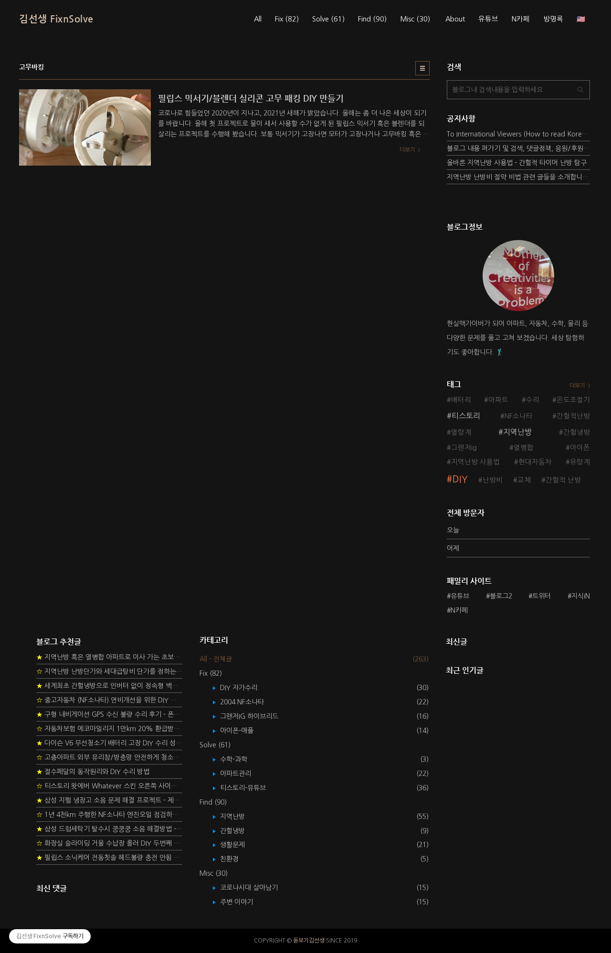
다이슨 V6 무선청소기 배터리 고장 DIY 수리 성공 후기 (109, 743)
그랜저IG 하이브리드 (256, 716)
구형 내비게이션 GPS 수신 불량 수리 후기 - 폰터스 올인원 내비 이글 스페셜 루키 (109, 714)
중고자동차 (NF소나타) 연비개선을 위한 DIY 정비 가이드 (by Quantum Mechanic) (109, 700)
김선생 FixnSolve (56, 18)
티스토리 (466, 415)
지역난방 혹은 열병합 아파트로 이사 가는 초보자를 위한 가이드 (109, 657)
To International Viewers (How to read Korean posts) (518, 134)
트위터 (541, 596)
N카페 (521, 19)
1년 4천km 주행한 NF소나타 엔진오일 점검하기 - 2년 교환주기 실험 (109, 814)
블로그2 (501, 596)
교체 (524, 480)
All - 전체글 (216, 659)
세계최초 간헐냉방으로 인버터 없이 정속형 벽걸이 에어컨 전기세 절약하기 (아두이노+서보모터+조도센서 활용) (109, 685)
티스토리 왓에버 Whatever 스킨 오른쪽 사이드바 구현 (109, 786)
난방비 (493, 480)
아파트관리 (242, 773)
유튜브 (488, 19)
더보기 (577, 385)
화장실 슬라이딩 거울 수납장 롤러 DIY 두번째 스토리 (109, 843)
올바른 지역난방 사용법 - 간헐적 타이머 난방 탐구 (517, 162)
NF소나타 (519, 416)
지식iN (580, 596)
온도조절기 (573, 400)
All (258, 19)
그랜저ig (464, 447)
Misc (415, 19)
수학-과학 (240, 759)
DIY (460, 479)
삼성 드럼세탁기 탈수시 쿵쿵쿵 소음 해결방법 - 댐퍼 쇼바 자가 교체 (109, 829)
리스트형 (422, 68)
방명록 (553, 19)
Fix (287, 19)
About (455, 19)
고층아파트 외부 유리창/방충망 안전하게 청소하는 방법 (109, 757)
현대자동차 (535, 462)
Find (372, 19)
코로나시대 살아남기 (256, 887)
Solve (328, 19)
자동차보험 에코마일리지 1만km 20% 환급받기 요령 (109, 728)
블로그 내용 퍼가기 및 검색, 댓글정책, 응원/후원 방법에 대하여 (518, 148)
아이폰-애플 (243, 730)
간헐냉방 (576, 432)
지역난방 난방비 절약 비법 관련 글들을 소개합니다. (518, 177)
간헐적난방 (573, 416)
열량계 (461, 432)
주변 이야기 (243, 902)
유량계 (580, 462)
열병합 (524, 447)
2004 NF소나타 (249, 702)
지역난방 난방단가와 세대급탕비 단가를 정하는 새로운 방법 (109, 671)
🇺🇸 (581, 19)
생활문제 (239, 844)
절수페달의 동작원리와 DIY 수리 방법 (92, 771)
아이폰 (580, 447)
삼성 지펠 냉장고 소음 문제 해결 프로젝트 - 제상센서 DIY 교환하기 (109, 800)
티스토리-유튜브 (250, 788)
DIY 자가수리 (245, 687)
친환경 (236, 859)
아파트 (498, 400)
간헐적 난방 (563, 480)
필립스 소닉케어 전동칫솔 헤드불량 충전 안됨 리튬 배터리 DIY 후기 (109, 857)
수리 (532, 400)
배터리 (461, 400)
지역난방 (517, 432)
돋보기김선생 (309, 940)
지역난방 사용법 (475, 462)
